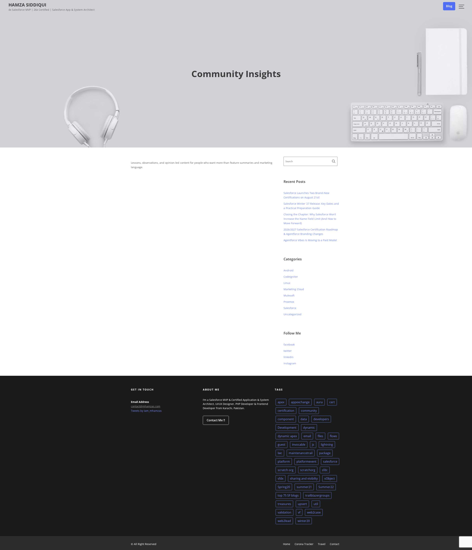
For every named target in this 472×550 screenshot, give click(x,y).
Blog (449, 6)
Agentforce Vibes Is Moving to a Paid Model (310, 240)
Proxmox (289, 301)
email (307, 436)
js (313, 445)
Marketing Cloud (294, 289)
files (320, 436)
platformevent (306, 461)
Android (289, 270)
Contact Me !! (216, 420)
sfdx (280, 478)
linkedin (289, 357)
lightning (327, 445)
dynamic (309, 428)
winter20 (304, 521)
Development (287, 428)
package (325, 453)
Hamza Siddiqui (27, 5)
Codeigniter (291, 276)
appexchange (300, 402)
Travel (321, 544)
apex (281, 402)
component (286, 419)
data (304, 419)
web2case (314, 512)
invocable (298, 445)
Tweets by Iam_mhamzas (146, 410)
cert (332, 402)
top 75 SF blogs (288, 495)
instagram (290, 363)
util (316, 504)
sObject (329, 478)
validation (284, 512)
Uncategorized (292, 314)
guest (281, 445)
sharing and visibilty (304, 478)
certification (286, 411)
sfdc (325, 470)
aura (319, 402)
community (309, 411)
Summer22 (326, 487)
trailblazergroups (317, 495)
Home (286, 544)
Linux (287, 283)
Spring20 (284, 487)
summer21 (304, 487)
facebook (289, 344)
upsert (302, 504)
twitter (288, 351)
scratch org (286, 470)
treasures (284, 504)
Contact (334, 544)
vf (299, 512)
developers (321, 419)
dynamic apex (287, 436)
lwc (280, 453)
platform (284, 461)
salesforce (330, 461)
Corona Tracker (304, 544)
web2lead (284, 521)
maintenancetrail (301, 453)
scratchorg (307, 470)
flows (333, 436)
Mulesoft (289, 295)
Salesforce (290, 308)
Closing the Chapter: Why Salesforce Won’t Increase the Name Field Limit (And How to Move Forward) (310, 219)
